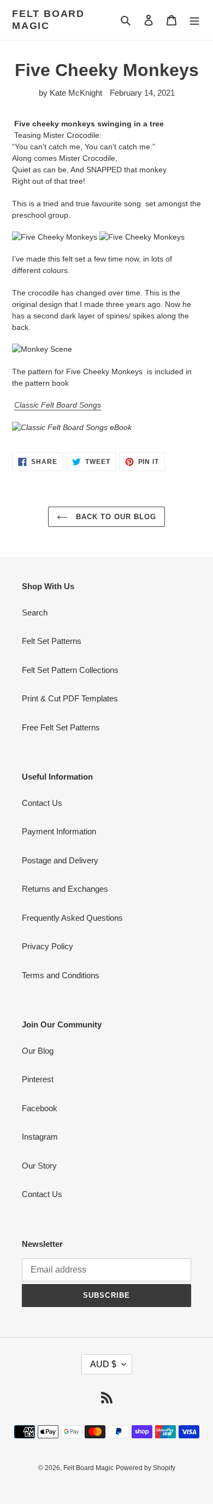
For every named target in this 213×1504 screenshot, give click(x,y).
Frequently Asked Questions (72, 917)
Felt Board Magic (48, 19)
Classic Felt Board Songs (57, 404)
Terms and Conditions (60, 975)
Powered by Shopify (145, 1468)
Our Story (39, 1165)
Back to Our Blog (115, 517)
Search (35, 612)
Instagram (40, 1136)
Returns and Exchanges (65, 888)
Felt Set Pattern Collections (70, 670)
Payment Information (59, 831)
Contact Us (42, 803)
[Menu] (194, 20)
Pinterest (38, 1079)
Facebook (39, 1108)
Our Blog (38, 1050)
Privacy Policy (47, 946)
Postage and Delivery (60, 860)
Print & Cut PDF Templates (70, 698)
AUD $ (103, 1364)
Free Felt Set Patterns (61, 727)
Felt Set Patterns (51, 641)
